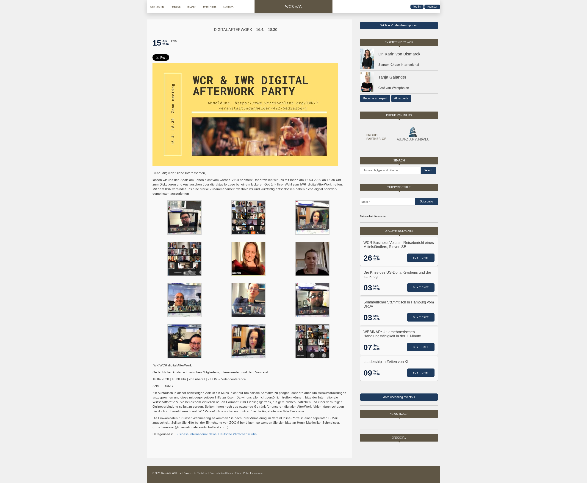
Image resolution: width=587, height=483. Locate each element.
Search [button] (428, 170)
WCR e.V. (293, 6)
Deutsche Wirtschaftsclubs (237, 434)
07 (367, 347)
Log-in (417, 6)
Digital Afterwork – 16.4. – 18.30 (245, 30)
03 (367, 287)
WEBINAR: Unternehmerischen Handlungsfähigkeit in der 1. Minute (392, 334)
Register (432, 6)
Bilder (191, 6)
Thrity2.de (202, 473)
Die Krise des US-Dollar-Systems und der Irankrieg (397, 274)
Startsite (157, 6)
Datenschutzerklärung (221, 473)
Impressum (257, 473)
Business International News (195, 434)
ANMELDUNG (162, 386)
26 (367, 258)
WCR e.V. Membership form (399, 25)
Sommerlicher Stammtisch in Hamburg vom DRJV (398, 304)
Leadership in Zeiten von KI (385, 362)
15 (156, 43)
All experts (401, 98)
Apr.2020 (165, 43)
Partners (209, 6)
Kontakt (229, 6)
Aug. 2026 (376, 258)
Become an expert (375, 98)
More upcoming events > (398, 397)
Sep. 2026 (376, 287)
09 (367, 373)
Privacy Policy (242, 473)
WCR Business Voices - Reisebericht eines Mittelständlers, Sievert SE (398, 245)
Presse (175, 6)
